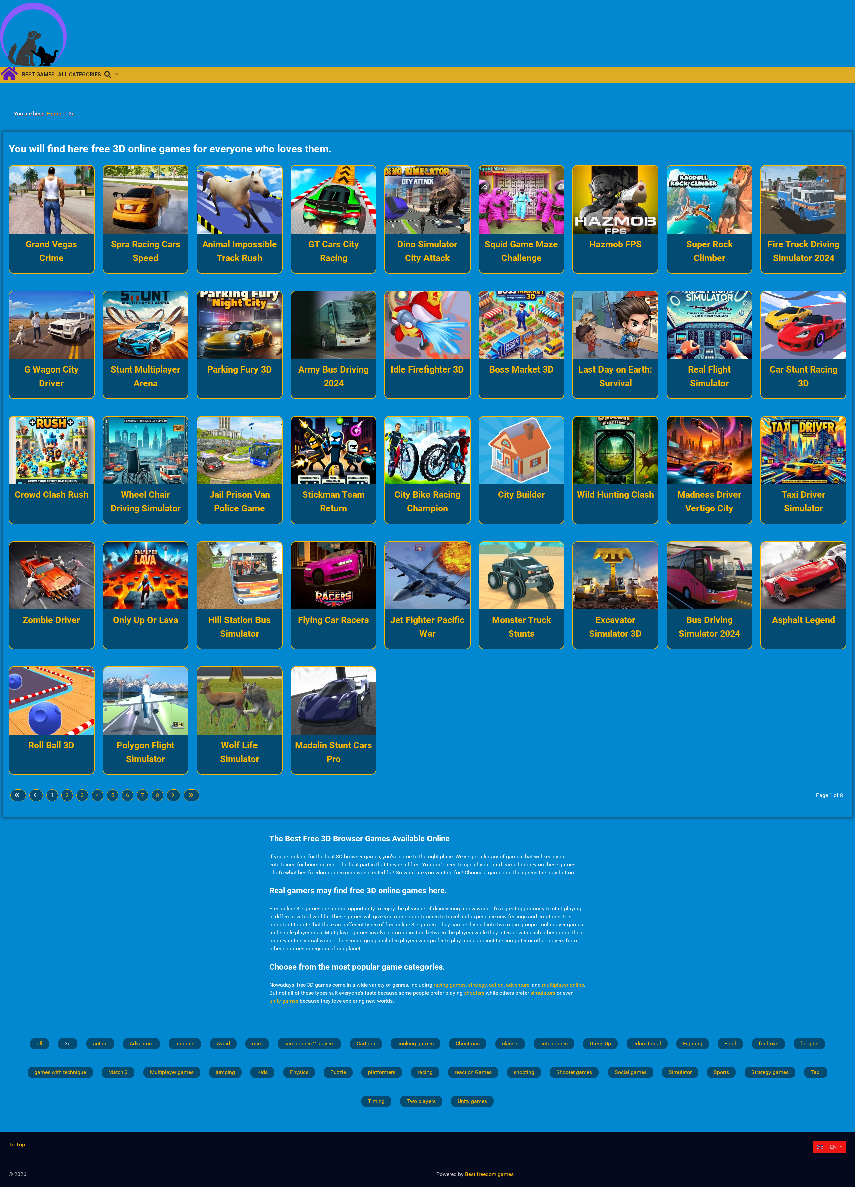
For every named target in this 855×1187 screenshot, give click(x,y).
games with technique (60, 1072)
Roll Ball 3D (51, 745)
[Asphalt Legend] (803, 575)
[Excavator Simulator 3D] (615, 575)
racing (425, 1072)
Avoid (223, 1043)
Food (730, 1043)
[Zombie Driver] (51, 575)
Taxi (816, 1072)
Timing (376, 1101)
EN (833, 1147)
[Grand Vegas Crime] (51, 199)
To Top (17, 1144)
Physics (299, 1072)
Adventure (141, 1043)
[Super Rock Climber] (709, 200)
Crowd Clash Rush (52, 494)
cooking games (415, 1043)
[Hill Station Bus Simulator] (239, 575)
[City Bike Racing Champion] (427, 450)
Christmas (468, 1043)
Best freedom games (489, 1174)
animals (184, 1043)
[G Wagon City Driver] (51, 325)
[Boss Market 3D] (521, 325)
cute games (554, 1043)
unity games (283, 1001)
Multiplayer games (172, 1072)
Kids (262, 1072)
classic (510, 1043)
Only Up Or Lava (145, 620)
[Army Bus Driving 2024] (333, 325)
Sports (721, 1072)
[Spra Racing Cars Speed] (145, 200)
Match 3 (118, 1072)
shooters (474, 993)
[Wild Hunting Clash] (615, 450)
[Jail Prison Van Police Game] (239, 450)
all (39, 1043)
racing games (450, 985)
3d (68, 1043)
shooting (524, 1072)
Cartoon (366, 1043)
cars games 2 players (309, 1043)
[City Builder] (521, 450)
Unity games (472, 1101)
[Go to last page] (191, 795)
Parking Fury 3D (239, 369)
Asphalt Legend (803, 620)
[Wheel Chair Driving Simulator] (145, 450)
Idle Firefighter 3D (427, 369)
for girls (809, 1043)
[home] (12, 72)
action (496, 985)
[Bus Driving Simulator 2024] (709, 576)
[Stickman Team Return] (333, 450)
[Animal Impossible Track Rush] (239, 199)
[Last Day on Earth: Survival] (615, 325)
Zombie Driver (51, 620)
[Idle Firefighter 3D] (427, 325)
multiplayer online (563, 985)
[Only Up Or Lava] (145, 576)
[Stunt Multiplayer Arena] (145, 325)
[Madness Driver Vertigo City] (709, 450)
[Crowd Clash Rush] (51, 450)
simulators (542, 993)
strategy (477, 985)
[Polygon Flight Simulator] (145, 701)
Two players (421, 1101)
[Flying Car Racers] (333, 576)
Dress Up (600, 1043)
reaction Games (473, 1072)
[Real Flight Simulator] (709, 325)
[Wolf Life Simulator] (239, 701)
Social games (631, 1072)
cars (257, 1043)
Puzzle (338, 1072)
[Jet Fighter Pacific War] (427, 575)
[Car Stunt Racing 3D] (803, 325)
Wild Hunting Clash (615, 494)
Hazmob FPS (615, 244)
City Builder (521, 494)
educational (647, 1043)
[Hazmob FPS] (615, 199)
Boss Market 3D (521, 369)
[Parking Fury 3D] (239, 325)
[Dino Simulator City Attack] (427, 199)
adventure (517, 985)
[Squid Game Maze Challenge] (521, 200)
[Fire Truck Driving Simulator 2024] (803, 199)
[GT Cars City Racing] (333, 200)
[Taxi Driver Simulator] (803, 450)
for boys (768, 1043)
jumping (225, 1072)
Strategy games (770, 1072)
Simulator (680, 1072)
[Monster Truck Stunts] (521, 576)
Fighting (692, 1043)
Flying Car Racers (333, 620)
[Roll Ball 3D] (51, 701)
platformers (381, 1072)
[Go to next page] (173, 795)
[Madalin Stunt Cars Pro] (333, 701)
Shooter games (574, 1072)
